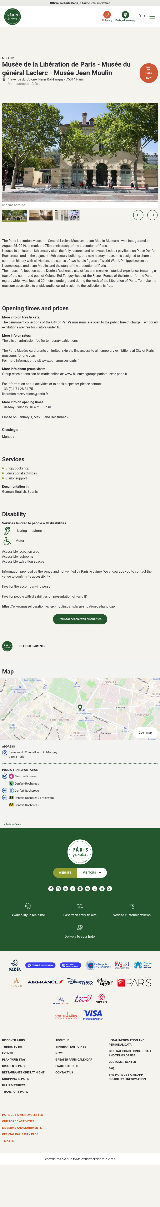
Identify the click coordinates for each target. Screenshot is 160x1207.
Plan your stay (14, 1059)
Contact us (64, 1072)
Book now (148, 75)
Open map (145, 732)
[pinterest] (80, 888)
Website (65, 872)
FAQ (111, 1068)
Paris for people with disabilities (80, 619)
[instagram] (58, 888)
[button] (138, 215)
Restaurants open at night (23, 1072)
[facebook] (51, 888)
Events (7, 1053)
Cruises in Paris (14, 1066)
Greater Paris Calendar (73, 1059)
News (59, 1053)
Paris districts (14, 1085)
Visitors (89, 872)
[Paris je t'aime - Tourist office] (12, 16)
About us (62, 1040)
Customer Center (122, 1061)
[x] (109, 888)
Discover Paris (13, 1040)
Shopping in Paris (15, 1079)
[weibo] (102, 888)
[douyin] (94, 888)
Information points (70, 1046)
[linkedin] (65, 888)
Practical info (66, 1066)
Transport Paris (15, 1091)
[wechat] (87, 888)
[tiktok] (72, 888)
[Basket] (142, 17)
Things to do (12, 1046)
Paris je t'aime (13, 824)
